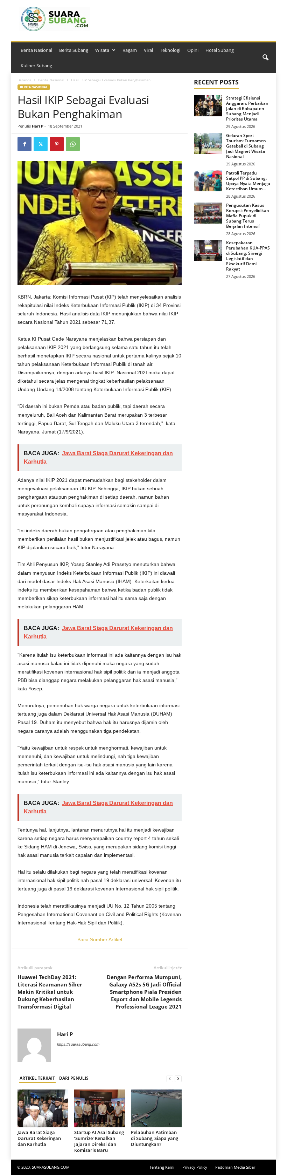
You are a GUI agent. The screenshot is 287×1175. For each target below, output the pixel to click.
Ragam (129, 50)
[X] (41, 144)
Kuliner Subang (36, 65)
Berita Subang (73, 50)
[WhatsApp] (73, 144)
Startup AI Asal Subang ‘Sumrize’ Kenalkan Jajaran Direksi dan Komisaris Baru (99, 1141)
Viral (148, 50)
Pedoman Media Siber (235, 1167)
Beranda (24, 79)
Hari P (37, 126)
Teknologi (170, 50)
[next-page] (178, 1078)
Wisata (102, 50)
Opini (192, 50)
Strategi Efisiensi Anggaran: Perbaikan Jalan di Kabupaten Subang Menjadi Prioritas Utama (247, 108)
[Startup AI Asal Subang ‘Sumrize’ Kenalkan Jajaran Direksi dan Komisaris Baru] (99, 1108)
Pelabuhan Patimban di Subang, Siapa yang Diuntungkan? (154, 1138)
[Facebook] (24, 144)
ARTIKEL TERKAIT (37, 1078)
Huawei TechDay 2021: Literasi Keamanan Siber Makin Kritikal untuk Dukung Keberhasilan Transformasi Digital (50, 992)
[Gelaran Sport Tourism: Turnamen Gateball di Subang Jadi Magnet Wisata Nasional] (208, 143)
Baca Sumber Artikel (99, 939)
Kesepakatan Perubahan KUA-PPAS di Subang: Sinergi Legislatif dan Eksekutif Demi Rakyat (248, 256)
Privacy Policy (194, 1167)
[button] (265, 58)
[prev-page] (169, 1078)
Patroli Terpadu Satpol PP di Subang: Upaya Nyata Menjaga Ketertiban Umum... (248, 181)
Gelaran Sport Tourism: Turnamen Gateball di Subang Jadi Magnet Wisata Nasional (246, 145)
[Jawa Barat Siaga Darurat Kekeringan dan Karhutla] (43, 1108)
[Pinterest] (57, 144)
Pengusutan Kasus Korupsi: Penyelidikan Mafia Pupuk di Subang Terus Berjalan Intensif (247, 215)
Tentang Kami (161, 1167)
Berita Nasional (36, 50)
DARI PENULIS (74, 1078)
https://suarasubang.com (78, 1044)
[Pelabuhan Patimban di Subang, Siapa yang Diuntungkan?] (156, 1108)
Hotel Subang (219, 50)
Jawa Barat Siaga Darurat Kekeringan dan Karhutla (39, 1138)
